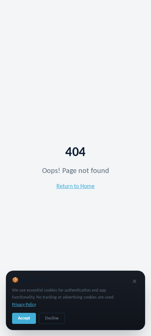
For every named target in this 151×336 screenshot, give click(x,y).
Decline (52, 318)
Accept (24, 318)
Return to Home (75, 186)
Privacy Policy (24, 305)
